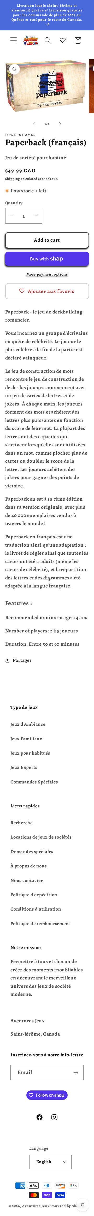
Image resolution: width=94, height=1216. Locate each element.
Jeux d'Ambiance (27, 724)
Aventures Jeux (36, 1205)
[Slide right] (60, 123)
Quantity (14, 203)
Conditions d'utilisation (35, 909)
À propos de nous (28, 866)
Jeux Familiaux (26, 739)
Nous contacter (26, 880)
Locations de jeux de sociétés (41, 837)
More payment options (47, 274)
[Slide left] (33, 123)
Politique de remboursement (40, 923)
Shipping (12, 178)
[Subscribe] (75, 1073)
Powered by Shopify (68, 1205)
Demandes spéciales (31, 851)
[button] (13, 40)
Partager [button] (22, 660)
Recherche (21, 823)
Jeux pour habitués (30, 753)
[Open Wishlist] (62, 40)
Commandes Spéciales (34, 782)
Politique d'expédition (33, 895)
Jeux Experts (23, 767)
